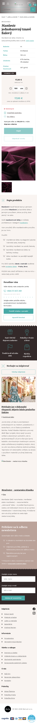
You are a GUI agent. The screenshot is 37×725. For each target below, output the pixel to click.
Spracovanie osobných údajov (15, 663)
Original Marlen (10, 627)
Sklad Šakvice (9, 691)
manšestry (24, 223)
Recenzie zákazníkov (12, 677)
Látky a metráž (12, 17)
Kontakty (7, 681)
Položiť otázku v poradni (18, 311)
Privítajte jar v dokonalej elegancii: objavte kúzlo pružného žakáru (18, 410)
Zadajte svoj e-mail (9, 585)
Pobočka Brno (9, 698)
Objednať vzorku (18, 139)
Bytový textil (9, 614)
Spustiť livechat (18, 317)
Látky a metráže (10, 621)
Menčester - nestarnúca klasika (18, 490)
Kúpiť (18, 131)
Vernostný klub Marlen (13, 642)
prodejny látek (11, 266)
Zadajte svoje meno (9, 574)
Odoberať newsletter (13, 598)
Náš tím (7, 674)
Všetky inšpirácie (18, 372)
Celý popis (30, 41)
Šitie (4, 494)
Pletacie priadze (10, 617)
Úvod (3, 17)
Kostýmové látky (8, 417)
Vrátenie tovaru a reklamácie (15, 656)
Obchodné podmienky (12, 659)
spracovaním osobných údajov (17, 563)
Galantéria (8, 624)
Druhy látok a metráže (27, 17)
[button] (18, 138)
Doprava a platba (10, 653)
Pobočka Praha (10, 695)
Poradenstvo (9, 638)
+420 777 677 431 (14, 291)
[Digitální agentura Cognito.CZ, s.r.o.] (5, 719)
